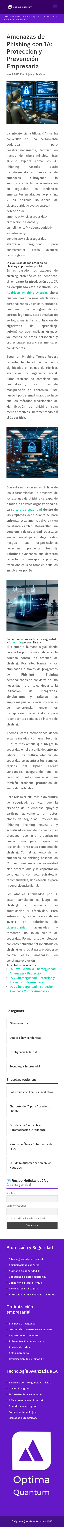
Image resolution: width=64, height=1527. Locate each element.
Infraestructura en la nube (25, 1394)
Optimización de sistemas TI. (26, 1359)
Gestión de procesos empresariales (30, 1329)
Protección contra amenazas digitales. (32, 1294)
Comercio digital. (19, 1388)
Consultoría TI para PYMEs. (25, 1282)
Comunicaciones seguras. (24, 1265)
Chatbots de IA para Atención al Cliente (30, 1109)
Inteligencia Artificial (33, 74)
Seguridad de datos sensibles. (27, 1276)
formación (15, 642)
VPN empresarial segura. (24, 1288)
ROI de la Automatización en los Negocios (31, 1165)
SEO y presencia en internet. (26, 1400)
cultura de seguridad (26, 510)
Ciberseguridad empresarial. (26, 1259)
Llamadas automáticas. (23, 1418)
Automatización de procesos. (26, 1341)
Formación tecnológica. (23, 1412)
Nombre (10, 1193)
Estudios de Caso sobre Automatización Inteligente (28, 1128)
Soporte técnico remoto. (23, 1335)
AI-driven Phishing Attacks (27, 293)
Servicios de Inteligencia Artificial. (30, 1382)
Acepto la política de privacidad (27, 1218)
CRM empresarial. (19, 1353)
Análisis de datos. (20, 1347)
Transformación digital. (23, 1406)
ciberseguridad (16, 927)
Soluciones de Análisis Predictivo (31, 1092)
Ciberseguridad (20, 1023)
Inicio (6, 16)
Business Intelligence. (22, 1323)
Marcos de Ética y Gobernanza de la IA (31, 1146)
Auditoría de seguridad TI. (25, 1271)
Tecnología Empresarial (25, 1066)
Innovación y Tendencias (25, 1037)
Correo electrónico (16, 1205)
